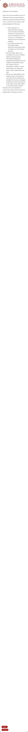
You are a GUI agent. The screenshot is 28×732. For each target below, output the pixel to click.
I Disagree (5, 729)
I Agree (4, 726)
